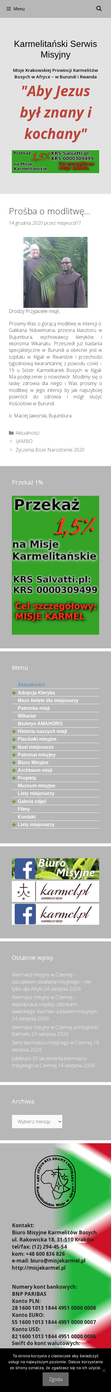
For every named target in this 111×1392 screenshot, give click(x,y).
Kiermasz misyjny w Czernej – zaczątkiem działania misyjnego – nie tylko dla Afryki (51, 981)
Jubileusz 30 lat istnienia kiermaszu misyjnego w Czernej (49, 1062)
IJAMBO (24, 441)
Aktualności (27, 433)
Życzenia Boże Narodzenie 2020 (50, 449)
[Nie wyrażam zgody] (104, 1370)
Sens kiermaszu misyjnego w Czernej (52, 1042)
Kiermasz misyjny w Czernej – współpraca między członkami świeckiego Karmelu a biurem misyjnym (54, 1004)
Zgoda (55, 1379)
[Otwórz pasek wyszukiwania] (99, 9)
